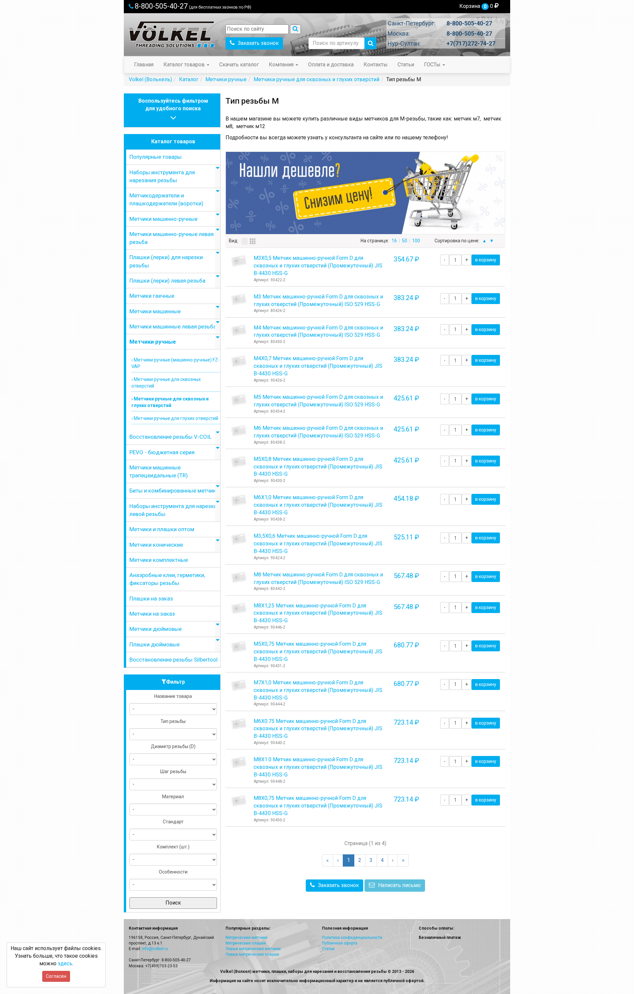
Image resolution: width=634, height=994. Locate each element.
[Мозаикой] (253, 241)
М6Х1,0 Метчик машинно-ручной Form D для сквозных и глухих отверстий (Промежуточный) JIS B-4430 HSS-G (318, 505)
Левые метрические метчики (253, 948)
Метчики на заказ (152, 613)
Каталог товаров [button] (184, 64)
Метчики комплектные (158, 560)
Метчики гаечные (151, 295)
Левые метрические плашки (252, 954)
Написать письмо (399, 885)
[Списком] (245, 241)
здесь (65, 963)
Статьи (406, 64)
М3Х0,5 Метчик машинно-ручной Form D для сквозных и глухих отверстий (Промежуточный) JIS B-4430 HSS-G (318, 265)
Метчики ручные (152, 341)
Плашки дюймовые (154, 644)
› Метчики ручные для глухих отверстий (174, 418)
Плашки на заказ (151, 598)
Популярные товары (155, 157)
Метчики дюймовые (155, 629)
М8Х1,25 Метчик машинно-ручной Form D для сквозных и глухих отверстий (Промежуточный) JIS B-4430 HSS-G (318, 613)
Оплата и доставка (331, 64)
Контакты (376, 64)
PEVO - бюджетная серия (161, 452)
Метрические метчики (246, 937)
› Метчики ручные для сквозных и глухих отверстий (170, 402)
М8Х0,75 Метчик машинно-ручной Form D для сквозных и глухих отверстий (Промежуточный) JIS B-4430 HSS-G (318, 805)
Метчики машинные (155, 311)
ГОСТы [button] (433, 64)
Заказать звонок (258, 43)
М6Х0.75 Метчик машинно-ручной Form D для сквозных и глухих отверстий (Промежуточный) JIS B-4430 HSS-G (318, 728)
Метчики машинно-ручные (163, 219)
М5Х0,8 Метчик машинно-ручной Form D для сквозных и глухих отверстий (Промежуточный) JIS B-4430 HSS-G (318, 466)
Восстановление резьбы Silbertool (173, 659)
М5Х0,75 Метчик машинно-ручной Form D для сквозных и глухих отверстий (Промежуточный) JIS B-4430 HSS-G (318, 651)
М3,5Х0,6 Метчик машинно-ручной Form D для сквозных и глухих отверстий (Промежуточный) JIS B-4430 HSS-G (318, 543)
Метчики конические (156, 544)
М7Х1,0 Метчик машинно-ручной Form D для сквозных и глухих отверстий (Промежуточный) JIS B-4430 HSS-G (318, 690)
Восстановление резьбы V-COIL (170, 436)
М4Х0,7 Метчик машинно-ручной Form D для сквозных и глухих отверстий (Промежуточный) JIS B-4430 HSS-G (318, 366)
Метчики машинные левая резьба (172, 326)
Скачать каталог (239, 64)
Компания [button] (282, 64)
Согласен (56, 976)
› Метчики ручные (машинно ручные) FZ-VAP (175, 363)
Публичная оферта (339, 943)
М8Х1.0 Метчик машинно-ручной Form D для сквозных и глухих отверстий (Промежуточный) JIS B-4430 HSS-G (318, 767)
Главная (144, 64)
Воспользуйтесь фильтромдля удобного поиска (173, 105)
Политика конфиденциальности (352, 937)
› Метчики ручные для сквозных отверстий (166, 383)
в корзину (485, 259)
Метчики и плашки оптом (161, 529)
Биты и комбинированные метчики (174, 490)
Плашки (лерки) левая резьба (167, 280)
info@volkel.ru (155, 948)
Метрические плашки (246, 943)
